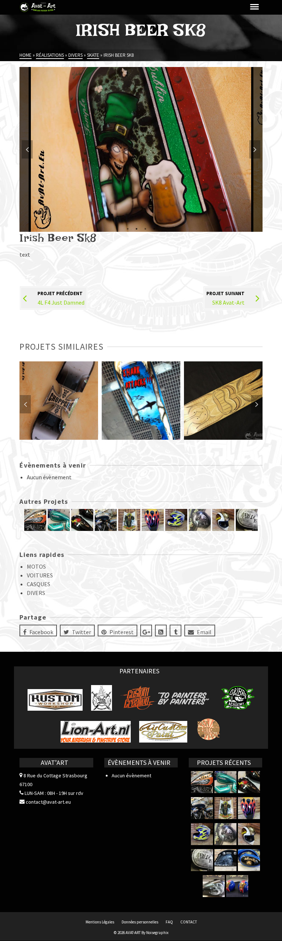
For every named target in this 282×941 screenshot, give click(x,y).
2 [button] (136, 228)
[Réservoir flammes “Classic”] (153, 520)
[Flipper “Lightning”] (129, 520)
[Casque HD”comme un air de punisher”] (200, 520)
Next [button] (254, 149)
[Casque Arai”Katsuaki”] (176, 520)
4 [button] (154, 228)
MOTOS (36, 566)
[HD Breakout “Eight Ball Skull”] (214, 886)
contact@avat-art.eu (48, 802)
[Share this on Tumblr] (175, 630)
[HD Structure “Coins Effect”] (247, 520)
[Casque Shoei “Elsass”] (223, 520)
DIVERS (36, 592)
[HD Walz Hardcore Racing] (35, 520)
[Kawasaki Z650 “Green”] (59, 520)
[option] (141, 149)
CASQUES (38, 584)
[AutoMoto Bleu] (249, 860)
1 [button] (127, 228)
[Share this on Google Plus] (146, 630)
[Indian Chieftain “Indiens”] (225, 860)
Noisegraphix (157, 932)
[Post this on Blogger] (161, 630)
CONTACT (188, 922)
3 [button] (145, 228)
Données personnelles (140, 922)
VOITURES (40, 575)
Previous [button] (27, 149)
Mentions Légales (100, 922)
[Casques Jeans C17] (237, 886)
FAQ (169, 922)
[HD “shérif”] (106, 520)
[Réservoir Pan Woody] (82, 520)
